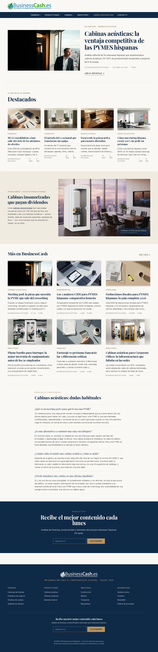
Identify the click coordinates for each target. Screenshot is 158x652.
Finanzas (35, 15)
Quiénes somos (123, 592)
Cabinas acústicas (51, 592)
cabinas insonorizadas (22, 208)
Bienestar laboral (50, 600)
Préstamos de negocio (16, 596)
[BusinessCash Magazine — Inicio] (10, 6)
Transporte (85, 600)
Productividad (52, 15)
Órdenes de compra (15, 600)
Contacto (122, 15)
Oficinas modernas (51, 596)
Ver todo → (144, 255)
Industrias (82, 15)
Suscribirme (96, 541)
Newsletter (121, 600)
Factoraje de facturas (16, 592)
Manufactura (85, 604)
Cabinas (68, 15)
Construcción (86, 592)
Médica (84, 596)
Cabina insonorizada (103, 15)
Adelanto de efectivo (16, 604)
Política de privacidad (125, 604)
